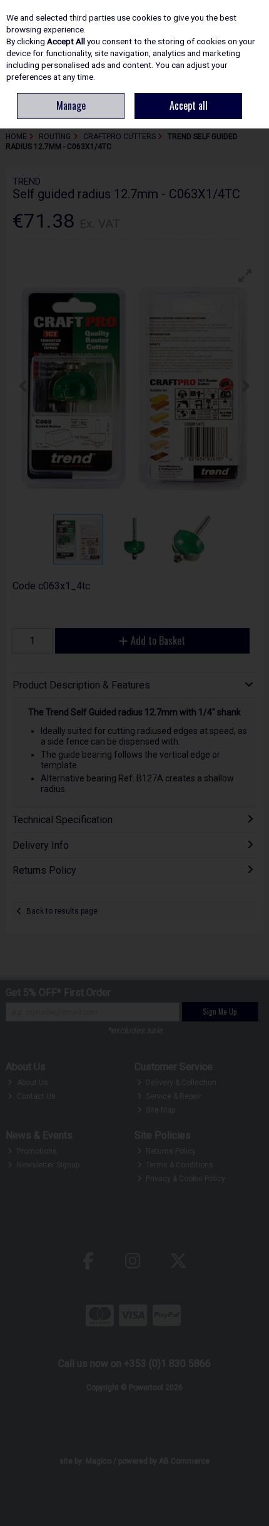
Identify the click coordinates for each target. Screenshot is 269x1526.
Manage (71, 105)
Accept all (189, 105)
